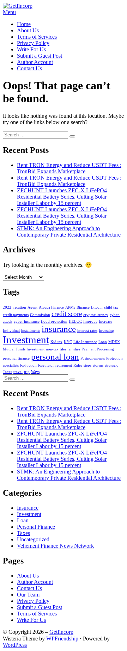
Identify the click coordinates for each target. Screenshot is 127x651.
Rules (77, 365)
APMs (70, 307)
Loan (102, 342)
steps (87, 365)
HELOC (75, 321)
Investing (106, 331)
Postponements (92, 358)
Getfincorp (61, 632)
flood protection (54, 321)
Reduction (28, 365)
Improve (90, 321)
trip (27, 372)
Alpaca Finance (51, 307)
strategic (111, 365)
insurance (59, 329)
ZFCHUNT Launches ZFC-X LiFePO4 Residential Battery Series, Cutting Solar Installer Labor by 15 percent (62, 196)
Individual (11, 331)
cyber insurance (27, 321)
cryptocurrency (95, 315)
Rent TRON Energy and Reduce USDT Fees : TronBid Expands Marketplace (69, 168)
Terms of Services (37, 37)
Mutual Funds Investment (23, 349)
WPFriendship (62, 639)
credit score (67, 313)
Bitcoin (97, 307)
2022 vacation (14, 307)
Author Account (35, 62)
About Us (28, 30)
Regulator (46, 365)
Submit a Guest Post (39, 56)
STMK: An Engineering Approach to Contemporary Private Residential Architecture (69, 231)
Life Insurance (85, 342)
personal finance (16, 358)
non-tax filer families (63, 349)
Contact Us (29, 68)
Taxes (7, 372)
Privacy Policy (33, 43)
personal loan (55, 356)
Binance (83, 307)
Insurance (27, 508)
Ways (35, 372)
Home (24, 24)
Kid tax (56, 342)
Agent (32, 307)
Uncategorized (33, 539)
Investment (26, 339)
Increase (105, 321)
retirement (63, 365)
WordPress (15, 645)
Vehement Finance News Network (55, 546)
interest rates (87, 331)
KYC (68, 342)
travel (18, 372)
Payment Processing (97, 349)
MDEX (114, 342)
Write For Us (31, 49)
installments (30, 331)
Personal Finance (36, 527)
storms (98, 365)
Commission (40, 315)
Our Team (28, 595)
